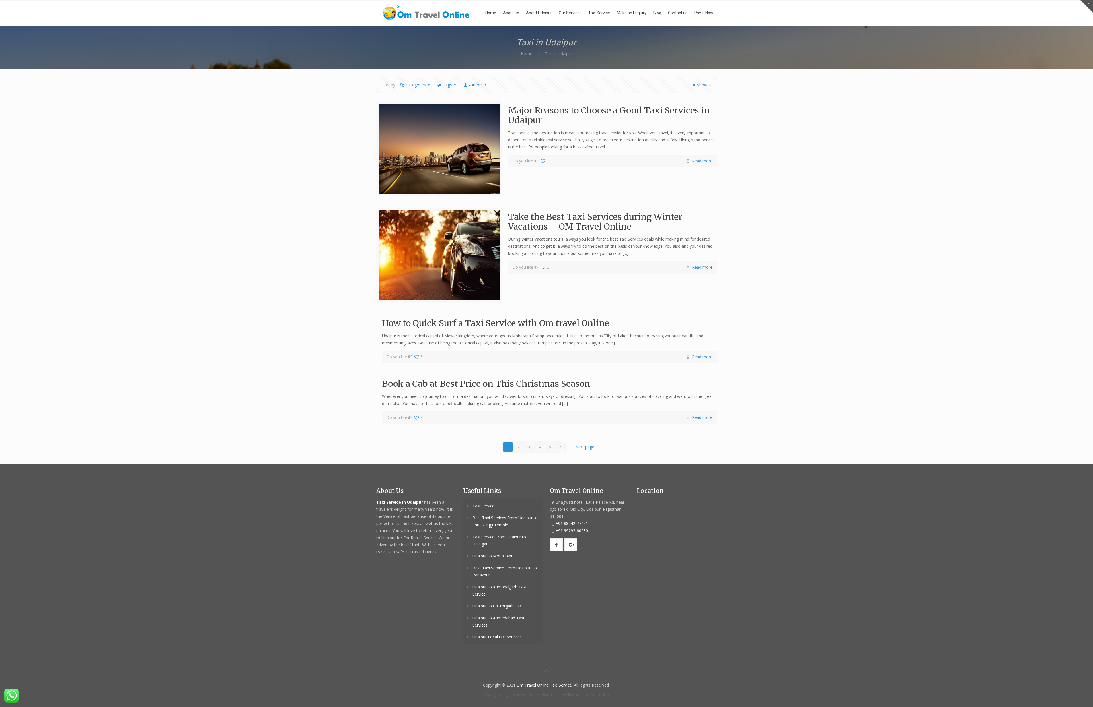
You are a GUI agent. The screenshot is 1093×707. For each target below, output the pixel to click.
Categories (416, 85)
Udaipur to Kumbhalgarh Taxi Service (499, 590)
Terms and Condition (532, 695)
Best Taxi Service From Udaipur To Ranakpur (504, 571)
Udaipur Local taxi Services (497, 637)
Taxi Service (483, 505)
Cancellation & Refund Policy (583, 695)
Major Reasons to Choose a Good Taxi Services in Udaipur (609, 115)
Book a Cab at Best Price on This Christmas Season (486, 383)
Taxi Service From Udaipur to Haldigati (499, 540)
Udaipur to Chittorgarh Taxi (497, 606)
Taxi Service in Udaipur (400, 502)
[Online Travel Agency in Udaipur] (426, 13)
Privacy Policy (495, 695)
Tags (447, 85)
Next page (584, 447)
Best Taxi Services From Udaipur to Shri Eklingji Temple (505, 521)
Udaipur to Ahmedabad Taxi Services (498, 621)
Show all (704, 85)
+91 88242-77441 (572, 523)
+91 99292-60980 (572, 530)
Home (526, 53)
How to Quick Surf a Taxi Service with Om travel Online (495, 323)
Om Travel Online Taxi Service (544, 685)
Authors (475, 85)
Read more (702, 161)
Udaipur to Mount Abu (492, 556)
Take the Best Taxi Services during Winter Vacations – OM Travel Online (595, 221)
